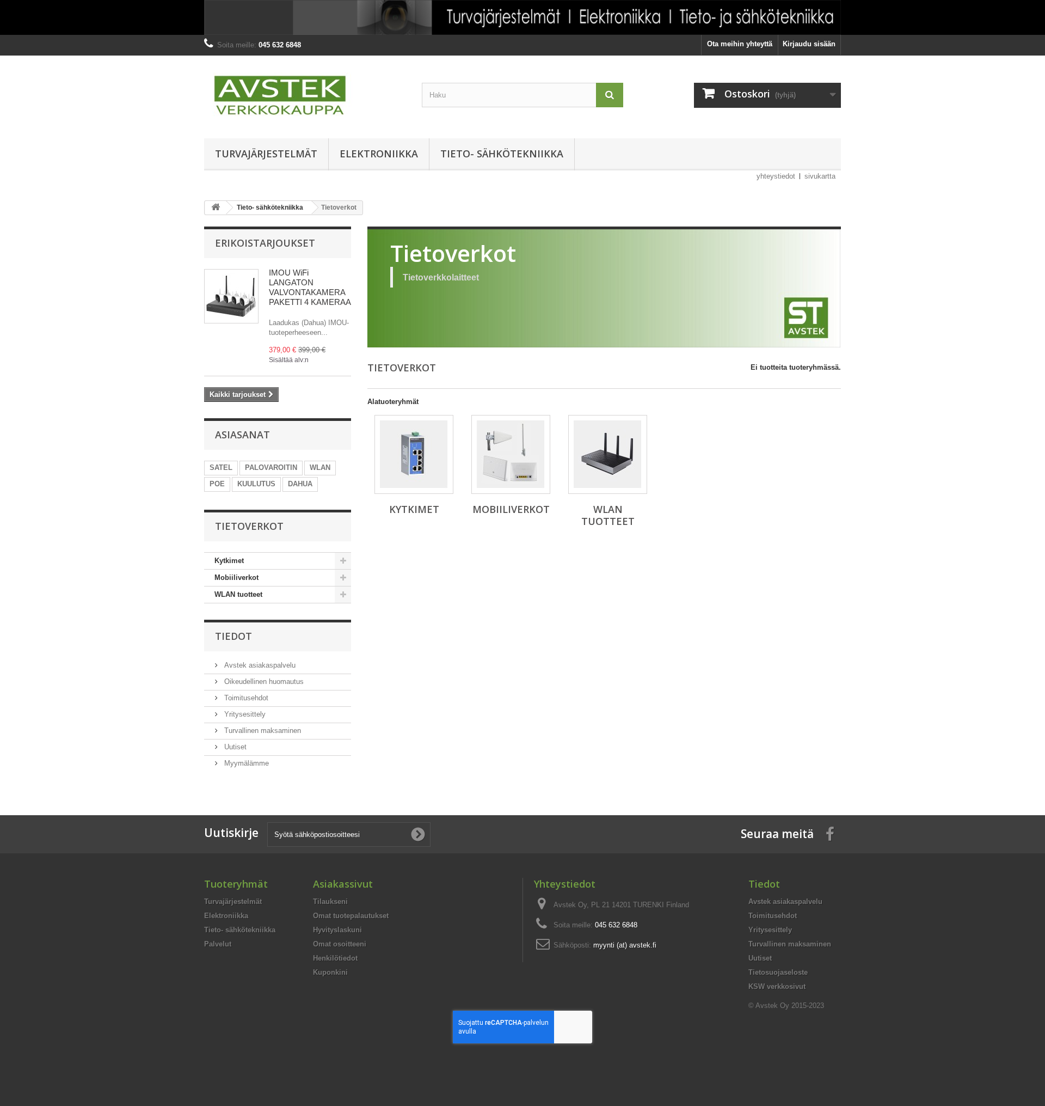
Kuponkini (330, 972)
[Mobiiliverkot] (510, 454)
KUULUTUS (256, 484)
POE (217, 484)
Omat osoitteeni (339, 944)
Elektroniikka (379, 153)
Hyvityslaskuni (337, 930)
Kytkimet (229, 561)
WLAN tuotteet (238, 594)
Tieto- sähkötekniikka (501, 153)
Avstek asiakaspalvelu (259, 665)
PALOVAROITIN (271, 467)
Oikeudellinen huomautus (263, 681)
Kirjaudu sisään (809, 44)
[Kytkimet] (413, 454)
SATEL (221, 467)
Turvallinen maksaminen (261, 730)
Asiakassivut (343, 883)
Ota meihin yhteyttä (739, 44)
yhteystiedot (776, 176)
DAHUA (300, 484)
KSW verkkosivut (777, 986)
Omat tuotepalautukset (351, 916)
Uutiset (234, 747)
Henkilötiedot (335, 958)
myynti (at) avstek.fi (624, 945)
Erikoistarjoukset (265, 242)
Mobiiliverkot (236, 577)
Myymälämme (245, 763)
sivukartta (819, 176)
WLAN (320, 467)
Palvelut (217, 944)
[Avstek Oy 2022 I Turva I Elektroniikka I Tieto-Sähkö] (522, 17)
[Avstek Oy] (304, 94)
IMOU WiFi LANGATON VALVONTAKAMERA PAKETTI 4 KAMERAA (310, 287)
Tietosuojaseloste (778, 972)
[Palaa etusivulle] (215, 208)
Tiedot (233, 636)
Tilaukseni (330, 901)
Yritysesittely (244, 714)
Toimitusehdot (245, 698)
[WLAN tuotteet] (607, 454)
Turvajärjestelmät (266, 153)
